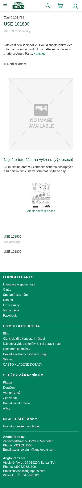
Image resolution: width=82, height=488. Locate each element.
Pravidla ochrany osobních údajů (25, 354)
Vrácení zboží (12, 392)
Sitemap (8, 359)
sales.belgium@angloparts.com (33, 449)
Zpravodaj (10, 398)
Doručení (9, 387)
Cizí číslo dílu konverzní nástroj (24, 338)
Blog (6, 333)
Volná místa (11, 310)
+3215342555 (23, 445)
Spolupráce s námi (15, 294)
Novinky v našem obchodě (21, 426)
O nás (7, 289)
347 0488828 (31, 475)
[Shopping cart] (60, 5)
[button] (41, 114)
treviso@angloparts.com (28, 471)
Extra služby (11, 305)
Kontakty (39, 53)
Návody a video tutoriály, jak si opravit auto (32, 343)
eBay (6, 408)
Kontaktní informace (16, 403)
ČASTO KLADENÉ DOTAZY (22, 364)
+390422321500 (25, 466)
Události (8, 299)
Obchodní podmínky (16, 349)
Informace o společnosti (19, 284)
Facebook (10, 315)
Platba (7, 382)
